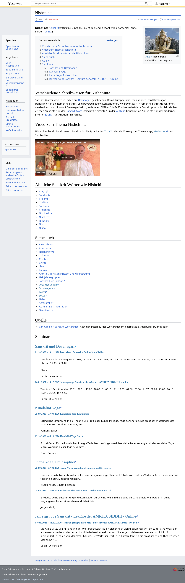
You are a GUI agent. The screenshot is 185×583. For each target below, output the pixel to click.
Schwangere (46, 288)
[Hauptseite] (15, 20)
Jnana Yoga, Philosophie (54, 462)
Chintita (43, 259)
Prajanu (43, 198)
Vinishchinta (46, 244)
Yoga (107, 131)
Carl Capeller (46, 326)
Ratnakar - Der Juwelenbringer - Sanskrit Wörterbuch (61, 142)
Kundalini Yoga (47, 408)
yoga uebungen (48, 284)
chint (42, 266)
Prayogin (44, 191)
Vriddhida (44, 209)
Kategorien (40, 560)
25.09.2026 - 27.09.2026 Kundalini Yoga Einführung (62, 413)
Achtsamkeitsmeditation (53, 306)
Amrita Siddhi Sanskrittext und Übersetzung (64, 273)
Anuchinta (45, 248)
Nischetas (44, 217)
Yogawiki (15, 3)
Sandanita (45, 195)
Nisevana (44, 220)
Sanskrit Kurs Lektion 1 (52, 281)
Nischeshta (45, 213)
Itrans (48, 114)
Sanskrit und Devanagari (54, 346)
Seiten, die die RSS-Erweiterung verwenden (67, 560)
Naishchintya (46, 251)
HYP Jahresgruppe (49, 277)
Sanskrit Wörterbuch (67, 326)
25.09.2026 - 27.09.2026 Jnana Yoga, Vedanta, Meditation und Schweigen (73, 468)
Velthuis (120, 111)
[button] (67, 157)
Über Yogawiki (23, 579)
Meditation (160, 131)
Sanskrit (54, 27)
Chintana (44, 255)
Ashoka (43, 270)
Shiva (147, 56)
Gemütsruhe (46, 310)
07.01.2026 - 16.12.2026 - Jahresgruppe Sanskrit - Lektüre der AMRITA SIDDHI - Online (86, 522)
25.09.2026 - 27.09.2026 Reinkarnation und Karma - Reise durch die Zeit (73, 490)
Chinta (48, 31)
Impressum (37, 579)
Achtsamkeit (46, 302)
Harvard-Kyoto (74, 111)
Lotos (42, 295)
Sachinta (44, 206)
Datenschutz (8, 579)
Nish (41, 224)
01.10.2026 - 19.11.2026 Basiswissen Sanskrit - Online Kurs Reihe (69, 352)
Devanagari (84, 100)
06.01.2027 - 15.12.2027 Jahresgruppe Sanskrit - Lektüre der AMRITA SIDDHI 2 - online (82, 382)
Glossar (104, 560)
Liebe (42, 299)
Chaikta (43, 202)
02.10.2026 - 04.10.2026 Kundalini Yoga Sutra (59, 436)
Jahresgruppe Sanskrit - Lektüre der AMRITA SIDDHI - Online (85, 516)
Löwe (42, 292)
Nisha (42, 228)
